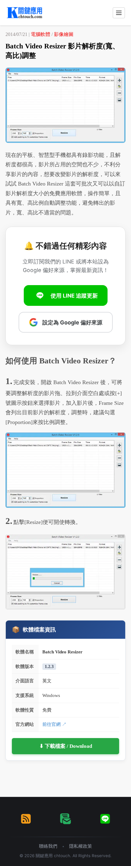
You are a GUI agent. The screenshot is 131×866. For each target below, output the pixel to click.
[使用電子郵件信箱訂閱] (65, 818)
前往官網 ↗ (54, 724)
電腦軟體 (40, 34)
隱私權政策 (80, 846)
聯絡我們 (48, 846)
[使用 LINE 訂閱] (105, 818)
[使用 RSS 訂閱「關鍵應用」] (25, 818)
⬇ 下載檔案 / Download (65, 746)
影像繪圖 (63, 34)
